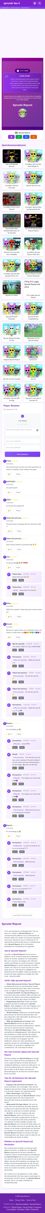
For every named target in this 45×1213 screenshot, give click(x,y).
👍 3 (14, 682)
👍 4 (14, 905)
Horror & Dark (28, 1207)
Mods (27, 1209)
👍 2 (14, 666)
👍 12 (15, 747)
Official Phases (16, 1207)
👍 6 (14, 594)
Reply (18, 474)
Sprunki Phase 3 (35, 1204)
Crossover (37, 1207)
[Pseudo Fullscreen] (26, 137)
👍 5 (14, 580)
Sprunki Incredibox (22, 1204)
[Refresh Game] (33, 137)
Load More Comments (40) (22, 915)
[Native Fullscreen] (19, 137)
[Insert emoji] (37, 430)
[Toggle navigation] (40, 3)
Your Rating (22, 421)
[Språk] (35, 3)
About (11, 1200)
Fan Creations (11, 1209)
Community (35, 1209)
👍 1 (14, 768)
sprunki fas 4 (11, 3)
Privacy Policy (20, 1200)
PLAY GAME (24, 71)
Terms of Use (31, 1200)
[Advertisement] (22, 32)
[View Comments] (11, 137)
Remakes (21, 1209)
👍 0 (14, 714)
